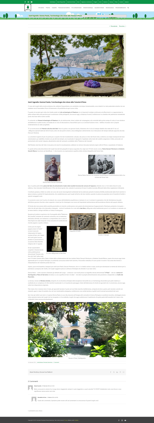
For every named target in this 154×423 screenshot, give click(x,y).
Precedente (114, 26)
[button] (128, 7)
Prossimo (122, 26)
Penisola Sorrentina (47, 362)
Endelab (76, 420)
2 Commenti (56, 362)
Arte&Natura (40, 362)
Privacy (65, 420)
